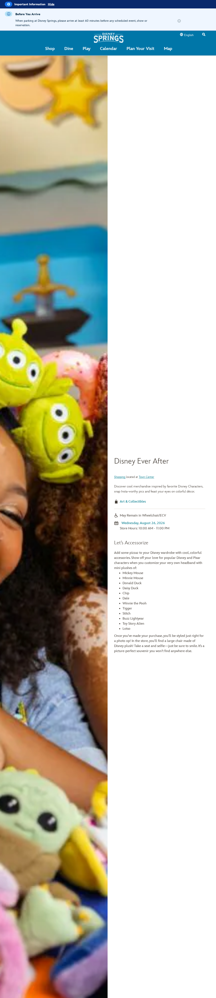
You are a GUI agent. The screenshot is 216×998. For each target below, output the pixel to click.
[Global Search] (204, 34)
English (189, 35)
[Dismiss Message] (179, 21)
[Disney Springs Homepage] (108, 37)
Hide (51, 4)
